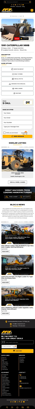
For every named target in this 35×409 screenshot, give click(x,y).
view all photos (18, 78)
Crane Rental (5, 369)
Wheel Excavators (6, 381)
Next (21, 16)
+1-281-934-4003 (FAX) (24, 383)
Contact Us (4, 367)
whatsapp (18, 93)
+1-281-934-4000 (23, 378)
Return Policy (5, 364)
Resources (18, 6)
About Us (4, 357)
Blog (23, 6)
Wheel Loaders (19, 88)
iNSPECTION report (19, 69)
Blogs (21, 222)
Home (21, 147)
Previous (15, 16)
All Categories (5, 374)
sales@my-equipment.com (25, 388)
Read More (5, 251)
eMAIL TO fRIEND (19, 74)
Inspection (22, 360)
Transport (22, 359)
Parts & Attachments (6, 395)
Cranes (3, 389)
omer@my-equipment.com (18, 323)
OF (25, 39)
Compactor (4, 392)
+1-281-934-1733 (23, 376)
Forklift (3, 386)
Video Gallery (5, 362)
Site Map (4, 366)
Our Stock (4, 376)
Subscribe (12, 6)
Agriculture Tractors (6, 393)
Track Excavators (5, 380)
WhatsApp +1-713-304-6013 (19, 325)
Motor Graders (5, 379)
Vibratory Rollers (5, 387)
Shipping (22, 362)
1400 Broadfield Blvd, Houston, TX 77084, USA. (19, 321)
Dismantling (22, 357)
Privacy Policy (5, 363)
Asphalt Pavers (5, 390)
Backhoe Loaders (5, 384)
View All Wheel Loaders (17, 182)
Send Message (18, 136)
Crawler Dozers (5, 383)
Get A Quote (26, 196)
